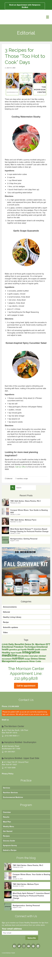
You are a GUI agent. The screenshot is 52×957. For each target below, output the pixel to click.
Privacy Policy (7, 773)
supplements (23, 661)
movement (6, 658)
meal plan (33, 655)
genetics (13, 649)
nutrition (20, 478)
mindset (42, 655)
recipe (25, 478)
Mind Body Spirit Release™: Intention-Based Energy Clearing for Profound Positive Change (29, 530)
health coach (41, 649)
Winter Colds (35, 661)
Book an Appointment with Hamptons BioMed (24, 6)
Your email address (12, 928)
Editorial (9, 478)
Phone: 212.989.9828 (10, 706)
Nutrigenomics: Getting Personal (23, 538)
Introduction (23, 655)
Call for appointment (26, 685)
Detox (28, 644)
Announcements (10, 607)
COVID (5, 644)
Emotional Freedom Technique (19, 646)
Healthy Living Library (12, 617)
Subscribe (32, 938)
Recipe (6, 622)
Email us (5, 719)
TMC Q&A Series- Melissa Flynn (23, 520)
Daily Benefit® (16, 644)
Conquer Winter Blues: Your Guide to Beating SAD (29, 511)
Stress (34, 658)
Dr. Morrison (38, 644)
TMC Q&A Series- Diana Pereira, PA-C (25, 501)
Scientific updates (10, 627)
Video (5, 632)
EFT (48, 644)
